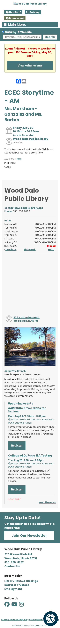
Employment (13, 589)
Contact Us (12, 566)
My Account (16, 18)
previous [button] (10, 249)
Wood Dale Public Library (30, 139)
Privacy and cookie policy (15, 619)
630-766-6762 (14, 562)
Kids (19, 159)
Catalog (34, 12)
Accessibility (37, 619)
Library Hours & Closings (21, 581)
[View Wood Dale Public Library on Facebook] (7, 606)
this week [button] (30, 249)
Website (26, 32)
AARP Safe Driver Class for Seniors (27, 409)
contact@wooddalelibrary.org (23, 208)
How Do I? (15, 12)
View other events (30, 65)
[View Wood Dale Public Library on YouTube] (14, 606)
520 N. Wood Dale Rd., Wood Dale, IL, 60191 (27, 319)
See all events (47, 502)
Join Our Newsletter (29, 535)
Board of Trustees (16, 585)
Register (17, 445)
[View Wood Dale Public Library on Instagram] (21, 606)
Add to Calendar (23, 135)
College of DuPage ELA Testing (30, 456)
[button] (17, 25)
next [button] (51, 249)
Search (50, 37)
